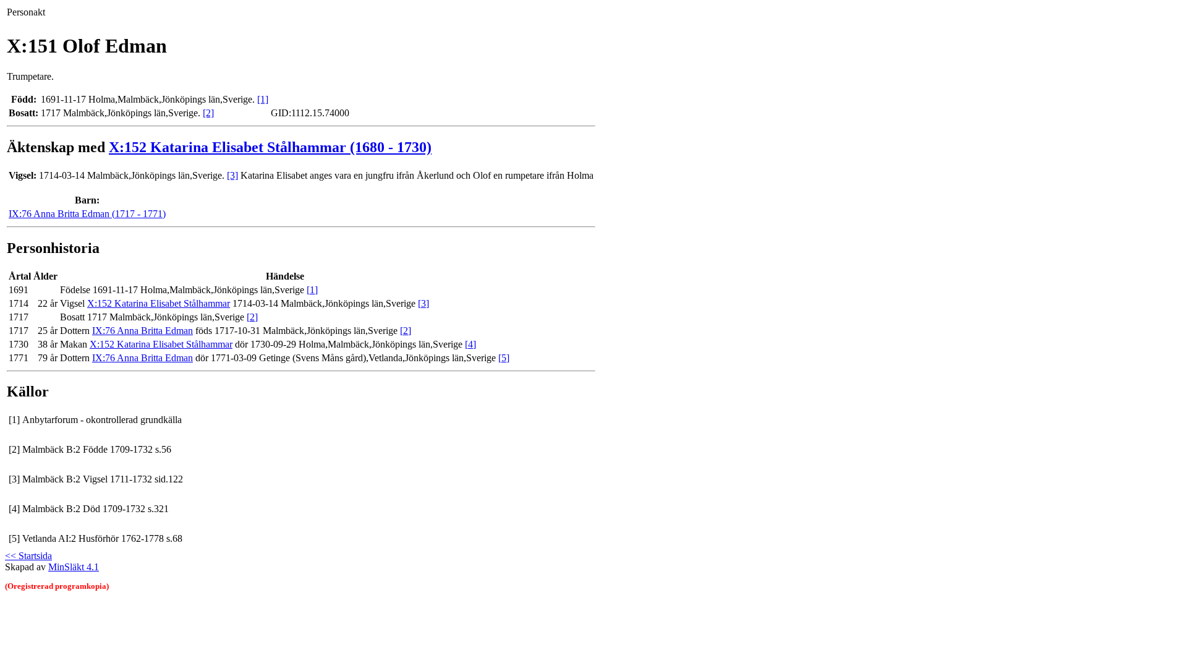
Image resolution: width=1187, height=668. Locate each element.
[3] (232, 175)
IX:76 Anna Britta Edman (142, 330)
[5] (503, 358)
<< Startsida (28, 555)
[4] (470, 344)
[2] (208, 113)
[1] (262, 99)
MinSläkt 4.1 (73, 567)
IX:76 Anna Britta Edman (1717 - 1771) (87, 213)
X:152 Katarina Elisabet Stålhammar (158, 303)
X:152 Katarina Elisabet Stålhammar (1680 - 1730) (270, 147)
